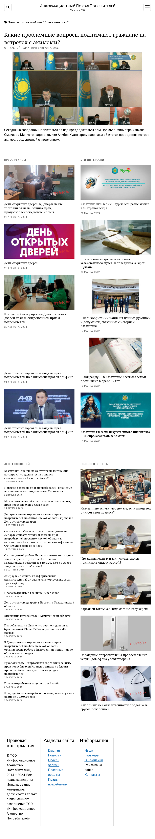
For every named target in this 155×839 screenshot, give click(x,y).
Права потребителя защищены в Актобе (31, 593)
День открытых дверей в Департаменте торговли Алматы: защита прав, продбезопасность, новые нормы (33, 208)
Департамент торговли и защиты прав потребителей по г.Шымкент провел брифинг (38, 375)
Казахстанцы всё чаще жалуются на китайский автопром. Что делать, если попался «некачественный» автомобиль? (36, 474)
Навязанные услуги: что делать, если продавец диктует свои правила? (116, 510)
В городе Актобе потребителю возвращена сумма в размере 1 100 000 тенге (39, 694)
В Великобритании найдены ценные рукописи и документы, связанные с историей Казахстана (116, 322)
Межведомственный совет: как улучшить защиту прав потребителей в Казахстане (38, 502)
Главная (54, 750)
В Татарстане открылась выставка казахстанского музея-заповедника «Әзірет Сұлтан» (113, 263)
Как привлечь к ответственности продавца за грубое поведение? (114, 707)
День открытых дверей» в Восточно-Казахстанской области (39, 604)
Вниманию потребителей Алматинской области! (37, 616)
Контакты (92, 775)
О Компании (94, 760)
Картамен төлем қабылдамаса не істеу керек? (114, 609)
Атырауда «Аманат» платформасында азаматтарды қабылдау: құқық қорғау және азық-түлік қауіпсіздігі (38, 579)
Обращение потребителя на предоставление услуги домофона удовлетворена (114, 657)
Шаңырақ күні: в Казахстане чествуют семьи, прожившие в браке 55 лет (114, 379)
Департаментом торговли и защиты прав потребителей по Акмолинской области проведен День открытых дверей (38, 517)
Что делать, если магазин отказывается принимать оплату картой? (110, 560)
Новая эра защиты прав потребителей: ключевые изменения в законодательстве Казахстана (38, 489)
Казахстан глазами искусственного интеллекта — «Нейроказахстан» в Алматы (115, 434)
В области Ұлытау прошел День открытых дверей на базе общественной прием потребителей (35, 318)
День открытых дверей (21, 263)
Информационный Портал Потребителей (77, 6)
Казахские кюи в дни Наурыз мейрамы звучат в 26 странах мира (115, 206)
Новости (54, 755)
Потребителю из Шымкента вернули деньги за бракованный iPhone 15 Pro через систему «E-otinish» (36, 629)
